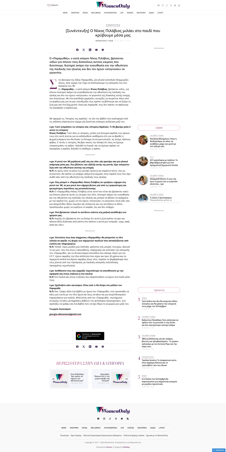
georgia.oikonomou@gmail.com (65, 314)
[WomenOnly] (113, 5)
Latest (159, 127)
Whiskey (126, 447)
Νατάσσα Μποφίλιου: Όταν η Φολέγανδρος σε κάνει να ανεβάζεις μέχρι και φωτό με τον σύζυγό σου (163, 143)
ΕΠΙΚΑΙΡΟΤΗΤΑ (148, 357)
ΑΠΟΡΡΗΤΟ (220, 450)
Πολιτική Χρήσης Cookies (134, 435)
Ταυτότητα (64, 435)
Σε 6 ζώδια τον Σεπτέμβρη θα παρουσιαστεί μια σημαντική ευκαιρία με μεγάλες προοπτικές (159, 381)
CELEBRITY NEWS (157, 135)
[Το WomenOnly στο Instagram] (162, 5)
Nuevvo (109, 447)
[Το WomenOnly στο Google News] (174, 5)
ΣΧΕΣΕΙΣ (130, 13)
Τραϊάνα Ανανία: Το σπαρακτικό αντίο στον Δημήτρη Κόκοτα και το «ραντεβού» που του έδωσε (159, 362)
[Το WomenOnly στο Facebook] (157, 5)
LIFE (121, 13)
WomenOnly (113, 410)
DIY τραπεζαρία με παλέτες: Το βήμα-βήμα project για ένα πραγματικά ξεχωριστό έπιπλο (164, 162)
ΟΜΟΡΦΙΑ (75, 13)
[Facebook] (77, 50)
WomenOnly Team (104, 41)
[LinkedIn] (90, 50)
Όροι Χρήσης (76, 435)
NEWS (65, 13)
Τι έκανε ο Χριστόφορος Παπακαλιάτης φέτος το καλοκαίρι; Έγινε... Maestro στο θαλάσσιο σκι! (164, 201)
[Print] (103, 50)
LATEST (160, 13)
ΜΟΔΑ (85, 13)
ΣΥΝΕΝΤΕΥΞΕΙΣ (113, 25)
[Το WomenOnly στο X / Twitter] (170, 5)
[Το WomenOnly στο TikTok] (166, 5)
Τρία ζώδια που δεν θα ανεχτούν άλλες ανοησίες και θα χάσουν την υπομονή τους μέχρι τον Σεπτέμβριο (159, 304)
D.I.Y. (152, 157)
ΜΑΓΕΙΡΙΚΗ (141, 13)
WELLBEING (96, 13)
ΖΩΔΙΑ (151, 13)
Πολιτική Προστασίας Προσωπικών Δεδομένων (102, 435)
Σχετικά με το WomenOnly (157, 435)
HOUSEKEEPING (110, 13)
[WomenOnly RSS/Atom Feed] (178, 5)
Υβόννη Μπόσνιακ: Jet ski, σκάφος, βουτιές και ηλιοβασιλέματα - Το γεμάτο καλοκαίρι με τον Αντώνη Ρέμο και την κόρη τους (160, 342)
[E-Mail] (96, 50)
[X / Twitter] (84, 50)
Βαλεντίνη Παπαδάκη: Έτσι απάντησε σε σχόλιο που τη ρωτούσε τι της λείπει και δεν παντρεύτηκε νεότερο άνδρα (160, 322)
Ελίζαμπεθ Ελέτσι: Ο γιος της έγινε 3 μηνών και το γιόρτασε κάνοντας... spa (164, 181)
